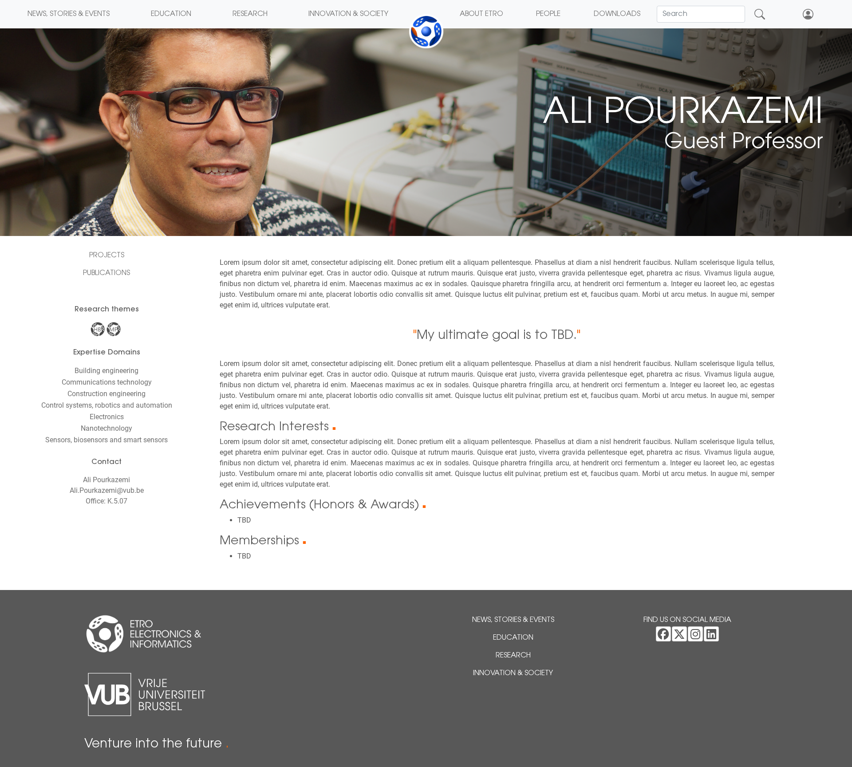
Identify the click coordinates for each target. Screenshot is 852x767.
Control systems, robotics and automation (106, 405)
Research (250, 14)
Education (171, 14)
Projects (106, 255)
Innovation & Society (348, 14)
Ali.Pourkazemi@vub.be (107, 490)
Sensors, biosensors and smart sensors (106, 440)
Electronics (107, 417)
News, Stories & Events (69, 14)
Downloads (617, 14)
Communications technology (107, 382)
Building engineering (106, 370)
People (548, 14)
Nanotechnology (106, 428)
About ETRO (481, 14)
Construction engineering (106, 393)
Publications (106, 273)
